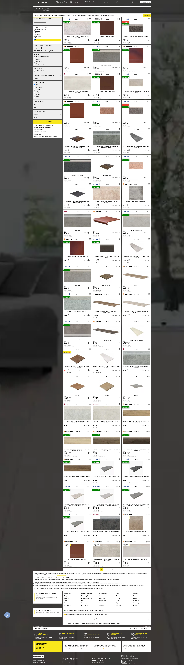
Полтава (118, 596)
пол (37, 92)
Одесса (118, 593)
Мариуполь (102, 598)
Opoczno (38, 63)
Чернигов (136, 600)
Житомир (66, 603)
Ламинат (56, 15)
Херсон (135, 596)
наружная (38, 91)
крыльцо (38, 87)
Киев (82, 600)
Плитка (35, 15)
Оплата (94, 658)
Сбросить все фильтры (41, 23)
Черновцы (136, 603)
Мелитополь (102, 600)
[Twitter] (125, 656)
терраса (38, 94)
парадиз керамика (38, 129)
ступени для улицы (61, 574)
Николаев (102, 603)
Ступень (37, 21)
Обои (112, 15)
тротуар (38, 96)
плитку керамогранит (119, 573)
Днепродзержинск (86, 598)
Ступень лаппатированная (139, 628)
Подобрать (48, 121)
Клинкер (38, 72)
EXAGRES (38, 61)
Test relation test (41, 628)
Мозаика (41, 15)
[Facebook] (122, 656)
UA (117, 2)
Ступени (74, 15)
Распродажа (147, 15)
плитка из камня (38, 132)
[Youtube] (128, 656)
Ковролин (50, 15)
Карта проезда (67, 662)
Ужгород (118, 605)
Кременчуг (84, 603)
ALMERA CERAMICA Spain (42, 56)
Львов (135, 605)
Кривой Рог (84, 605)
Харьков (135, 593)
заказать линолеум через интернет (42, 127)
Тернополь (119, 603)
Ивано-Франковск (86, 593)
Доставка (101, 658)
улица (37, 98)
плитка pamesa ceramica (40, 131)
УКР (41, 662)
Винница (66, 598)
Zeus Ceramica (39, 64)
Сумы (117, 600)
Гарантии (108, 658)
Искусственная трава (105, 15)
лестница (38, 89)
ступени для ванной (130, 573)
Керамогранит (39, 70)
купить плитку (103, 573)
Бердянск (67, 596)
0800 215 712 (89, 1)
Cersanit (38, 59)
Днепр (66, 600)
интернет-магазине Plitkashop (89, 573)
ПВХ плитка (68, 15)
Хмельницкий (137, 598)
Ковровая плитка (81, 15)
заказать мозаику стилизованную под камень (45, 136)
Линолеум (61, 15)
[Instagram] (131, 656)
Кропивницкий (103, 593)
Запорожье (67, 605)
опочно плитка (37, 134)
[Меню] (34, 2)
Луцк (100, 596)
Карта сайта (36, 660)
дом (43, 21)
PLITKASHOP (39, 656)
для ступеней (39, 86)
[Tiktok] (134, 656)
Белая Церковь (68, 593)
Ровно (118, 598)
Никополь (101, 605)
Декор (45, 15)
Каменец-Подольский (87, 596)
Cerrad (38, 58)
